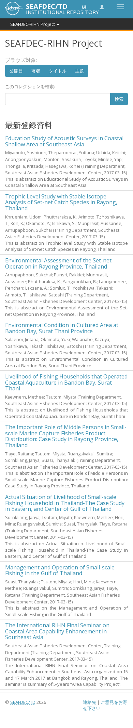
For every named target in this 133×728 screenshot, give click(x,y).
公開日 (16, 71)
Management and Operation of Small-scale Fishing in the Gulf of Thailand (60, 570)
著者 (35, 71)
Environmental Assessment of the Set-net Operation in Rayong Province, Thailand (58, 263)
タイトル (57, 71)
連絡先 (89, 702)
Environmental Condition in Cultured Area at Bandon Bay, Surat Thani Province (61, 328)
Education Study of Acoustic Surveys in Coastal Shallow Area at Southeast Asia (64, 141)
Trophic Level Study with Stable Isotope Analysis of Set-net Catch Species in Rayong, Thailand (61, 202)
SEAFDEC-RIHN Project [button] (33, 24)
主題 (79, 71)
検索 (119, 99)
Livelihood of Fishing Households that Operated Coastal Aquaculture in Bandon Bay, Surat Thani (66, 382)
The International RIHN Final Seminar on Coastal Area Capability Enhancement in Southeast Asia (57, 631)
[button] (84, 6)
